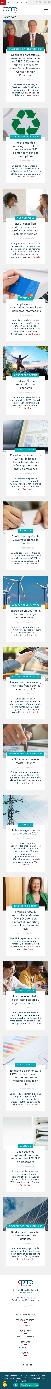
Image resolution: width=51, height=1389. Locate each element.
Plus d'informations (29, 1385)
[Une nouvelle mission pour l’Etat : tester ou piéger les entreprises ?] (25, 978)
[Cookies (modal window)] (5, 1384)
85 (26, 2)
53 (17, 2)
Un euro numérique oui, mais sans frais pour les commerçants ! (25, 686)
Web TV (25, 1353)
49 (12, 2)
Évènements (25, 1331)
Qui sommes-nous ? (25, 1315)
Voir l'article (33, 95)
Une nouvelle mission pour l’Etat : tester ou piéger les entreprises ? (25, 1000)
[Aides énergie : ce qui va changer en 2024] (25, 812)
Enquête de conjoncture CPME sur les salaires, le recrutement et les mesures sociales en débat (25, 1077)
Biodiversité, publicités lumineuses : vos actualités (25, 1235)
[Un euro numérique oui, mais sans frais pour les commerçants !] (25, 664)
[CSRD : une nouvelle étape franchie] (25, 741)
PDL (2, 2)
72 (21, 2)
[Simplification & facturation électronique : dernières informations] (25, 286)
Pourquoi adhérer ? (25, 1320)
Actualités (25, 1326)
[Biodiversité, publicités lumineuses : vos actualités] (25, 1214)
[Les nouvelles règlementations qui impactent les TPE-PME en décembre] (25, 1133)
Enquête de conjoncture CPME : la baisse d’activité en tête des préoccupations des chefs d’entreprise (25, 462)
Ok (16, 1385)
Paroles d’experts (25, 1337)
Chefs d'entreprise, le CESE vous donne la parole (25, 540)
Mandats (25, 1342)
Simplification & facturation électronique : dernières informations (25, 307)
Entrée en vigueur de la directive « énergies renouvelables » (25, 614)
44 (8, 2)
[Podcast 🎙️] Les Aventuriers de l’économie (25, 384)
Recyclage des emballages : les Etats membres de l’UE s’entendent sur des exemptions (25, 149)
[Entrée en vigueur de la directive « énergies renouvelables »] (25, 592)
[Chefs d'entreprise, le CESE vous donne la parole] (25, 518)
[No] (47, 1380)
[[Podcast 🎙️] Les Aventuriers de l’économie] (25, 363)
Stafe (32, 1306)
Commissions (25, 1348)
